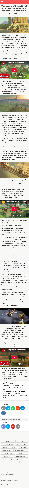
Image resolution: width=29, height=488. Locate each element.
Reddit (17, 408)
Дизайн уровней (7, 450)
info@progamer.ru (9, 474)
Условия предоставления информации (9, 480)
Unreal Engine (14, 459)
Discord (3, 426)
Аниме (5, 447)
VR (17, 444)
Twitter (8, 408)
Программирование (21, 456)
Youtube (13, 426)
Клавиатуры (14, 465)
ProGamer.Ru (4, 472)
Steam (18, 426)
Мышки (24, 462)
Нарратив (21, 453)
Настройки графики (8, 444)
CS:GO (21, 441)
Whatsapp (13, 408)
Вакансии (13, 479)
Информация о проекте (22, 479)
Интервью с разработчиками (10, 462)
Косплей (13, 447)
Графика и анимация (20, 450)
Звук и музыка (8, 453)
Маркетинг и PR (7, 456)
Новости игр (4, 13)
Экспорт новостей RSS (6, 482)
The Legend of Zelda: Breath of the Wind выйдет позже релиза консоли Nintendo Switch (14, 387)
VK (3, 412)
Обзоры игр (8, 441)
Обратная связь (4, 479)
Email (3, 408)
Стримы (24, 444)
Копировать (24, 419)
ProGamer (6, 1)
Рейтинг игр (16, 482)
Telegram (22, 408)
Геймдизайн (23, 447)
